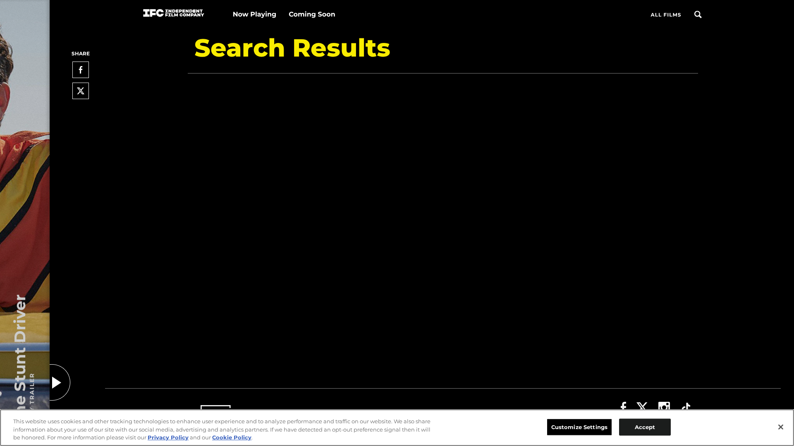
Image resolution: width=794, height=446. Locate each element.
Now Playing (255, 15)
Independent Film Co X (642, 407)
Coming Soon (312, 15)
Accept (645, 426)
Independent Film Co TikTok (686, 407)
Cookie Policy (231, 437)
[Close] (781, 427)
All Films (666, 15)
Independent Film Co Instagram (664, 407)
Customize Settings (579, 426)
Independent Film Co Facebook (623, 407)
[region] (397, 427)
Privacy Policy (168, 437)
